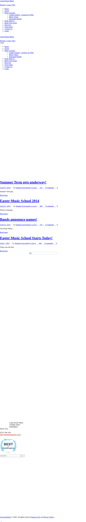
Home (6, 9)
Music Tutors (13, 17)
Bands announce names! (18, 219)
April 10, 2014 (5, 225)
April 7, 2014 (5, 243)
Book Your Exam (10, 23)
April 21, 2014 (5, 206)
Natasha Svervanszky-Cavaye (26, 188)
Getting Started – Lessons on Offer (21, 15)
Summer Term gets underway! (23, 182)
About (6, 11)
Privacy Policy (49, 517)
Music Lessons (9, 13)
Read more (4, 195)
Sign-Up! (7, 25)
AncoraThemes (5, 517)
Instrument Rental (15, 19)
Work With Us (9, 21)
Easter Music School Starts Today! (26, 238)
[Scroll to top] (1, 521)
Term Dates (8, 27)
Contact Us (8, 29)
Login (6, 31)
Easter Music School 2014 (19, 201)
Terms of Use (35, 517)
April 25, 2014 (5, 188)
